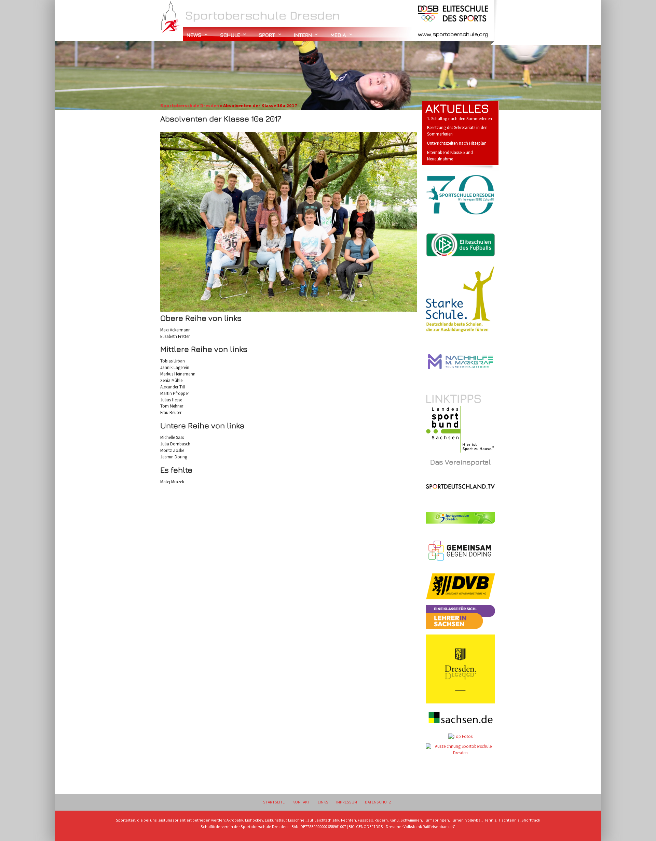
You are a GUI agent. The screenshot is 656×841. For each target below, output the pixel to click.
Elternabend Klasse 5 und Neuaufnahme (450, 155)
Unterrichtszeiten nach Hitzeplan (457, 143)
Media (338, 35)
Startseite (274, 801)
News (194, 35)
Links (323, 801)
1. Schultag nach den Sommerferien (459, 119)
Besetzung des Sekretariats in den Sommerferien (457, 131)
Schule (230, 35)
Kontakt (301, 801)
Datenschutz (378, 801)
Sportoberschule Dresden (189, 105)
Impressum (346, 801)
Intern (303, 35)
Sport (267, 35)
